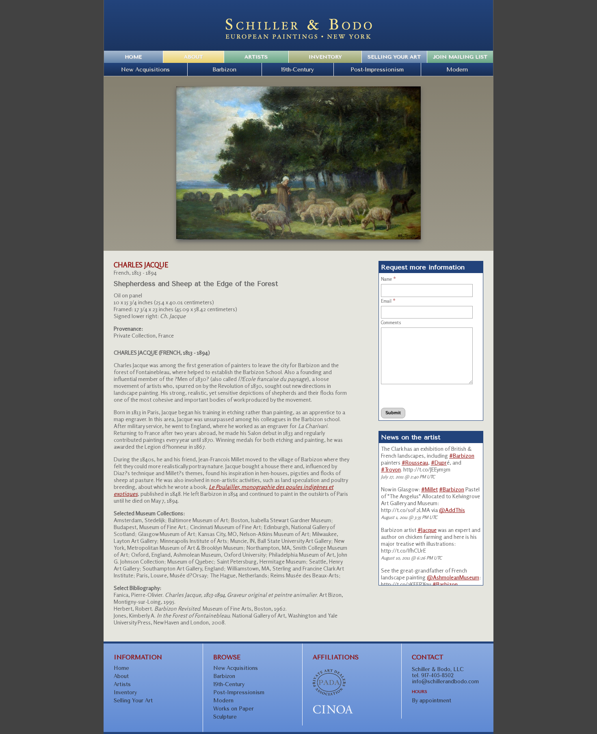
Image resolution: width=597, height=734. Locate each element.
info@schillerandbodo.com (445, 681)
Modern (457, 69)
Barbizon (224, 69)
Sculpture (225, 717)
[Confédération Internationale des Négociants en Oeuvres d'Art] (333, 712)
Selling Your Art (394, 57)
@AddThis (452, 509)
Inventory (325, 57)
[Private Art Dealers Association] (329, 694)
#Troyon (391, 469)
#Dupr (439, 462)
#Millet (429, 489)
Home (133, 57)
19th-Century (297, 69)
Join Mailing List (460, 57)
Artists (256, 57)
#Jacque (427, 529)
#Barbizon (461, 455)
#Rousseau (415, 462)
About (193, 57)
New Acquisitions (145, 69)
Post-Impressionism (377, 69)
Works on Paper (233, 709)
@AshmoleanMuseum (453, 577)
